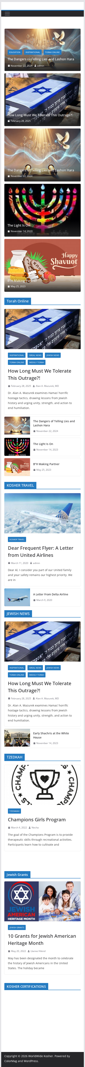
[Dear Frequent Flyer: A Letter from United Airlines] (42, 513)
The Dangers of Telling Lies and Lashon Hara (35, 59)
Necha (35, 827)
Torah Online (46, 52)
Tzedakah (14, 811)
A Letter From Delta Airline (50, 594)
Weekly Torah (36, 362)
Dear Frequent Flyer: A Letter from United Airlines (40, 551)
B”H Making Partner (22, 281)
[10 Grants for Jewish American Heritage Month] (42, 901)
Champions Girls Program (37, 819)
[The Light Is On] (42, 210)
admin (34, 65)
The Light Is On (19, 225)
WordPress (31, 1061)
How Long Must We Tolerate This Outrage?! (40, 115)
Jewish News (52, 355)
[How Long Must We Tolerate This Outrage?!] (42, 99)
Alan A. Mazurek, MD (47, 386)
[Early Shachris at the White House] (17, 738)
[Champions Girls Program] (42, 785)
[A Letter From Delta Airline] (17, 597)
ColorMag (10, 1061)
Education (8, 52)
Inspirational (27, 52)
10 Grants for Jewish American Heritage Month (42, 939)
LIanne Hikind (38, 951)
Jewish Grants (16, 927)
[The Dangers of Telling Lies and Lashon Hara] (42, 154)
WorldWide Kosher (40, 1056)
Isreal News (35, 355)
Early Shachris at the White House (51, 735)
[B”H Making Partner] (42, 265)
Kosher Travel (17, 539)
